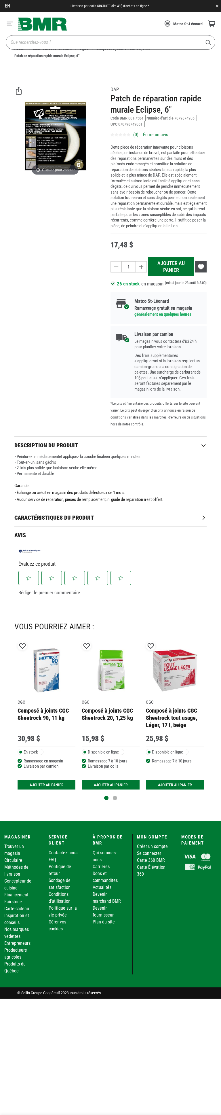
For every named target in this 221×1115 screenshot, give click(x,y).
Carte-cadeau (16, 908)
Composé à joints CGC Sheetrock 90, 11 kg (43, 714)
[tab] (110, 445)
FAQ (52, 859)
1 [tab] (106, 798)
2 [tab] (115, 798)
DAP (114, 89)
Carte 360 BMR (151, 860)
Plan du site (104, 922)
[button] (28, 578)
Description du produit (46, 445)
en (7, 6)
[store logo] (42, 24)
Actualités (102, 887)
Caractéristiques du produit (54, 517)
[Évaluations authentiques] (29, 551)
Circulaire (13, 860)
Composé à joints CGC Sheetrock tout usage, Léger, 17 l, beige (171, 718)
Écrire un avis (155, 134)
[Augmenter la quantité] (141, 266)
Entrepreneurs (17, 943)
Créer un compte (152, 846)
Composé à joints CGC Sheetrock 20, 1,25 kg (107, 714)
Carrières (101, 866)
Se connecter (149, 853)
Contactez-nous (63, 852)
